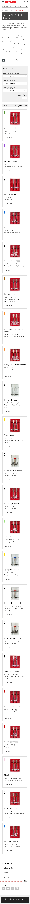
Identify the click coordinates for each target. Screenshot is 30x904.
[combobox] (15, 75)
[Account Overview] (27, 2)
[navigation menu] (3, 2)
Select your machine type (11, 73)
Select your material (9, 80)
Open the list (25, 76)
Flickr (8, 888)
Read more (10, 901)
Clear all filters (22, 95)
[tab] (15, 105)
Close (26, 899)
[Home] (11, 2)
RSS (12, 888)
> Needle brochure (13, 60)
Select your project (9, 88)
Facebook (3, 888)
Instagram (17, 888)
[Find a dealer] (25, 2)
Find (24, 98)
